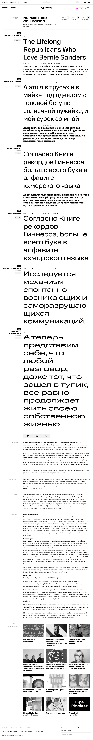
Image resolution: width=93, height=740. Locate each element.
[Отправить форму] (89, 734)
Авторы (4, 7)
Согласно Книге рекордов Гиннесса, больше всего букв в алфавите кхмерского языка (55, 170)
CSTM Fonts (49, 24)
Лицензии (13, 2)
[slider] (32, 36)
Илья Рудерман (40, 24)
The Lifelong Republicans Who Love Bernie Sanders (54, 49)
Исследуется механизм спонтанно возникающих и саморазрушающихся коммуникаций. (55, 298)
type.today (46, 8)
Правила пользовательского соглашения (12, 735)
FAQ (19, 2)
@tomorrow (70, 727)
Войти (89, 2)
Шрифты (13, 7)
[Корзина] (85, 2)
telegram (78, 727)
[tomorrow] (83, 8)
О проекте (5, 2)
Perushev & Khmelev (12, 731)
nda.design (40, 731)
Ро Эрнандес (65, 464)
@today (63, 727)
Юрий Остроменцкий (29, 24)
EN (80, 2)
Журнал (25, 2)
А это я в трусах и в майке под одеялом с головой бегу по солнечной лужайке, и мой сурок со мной (55, 103)
